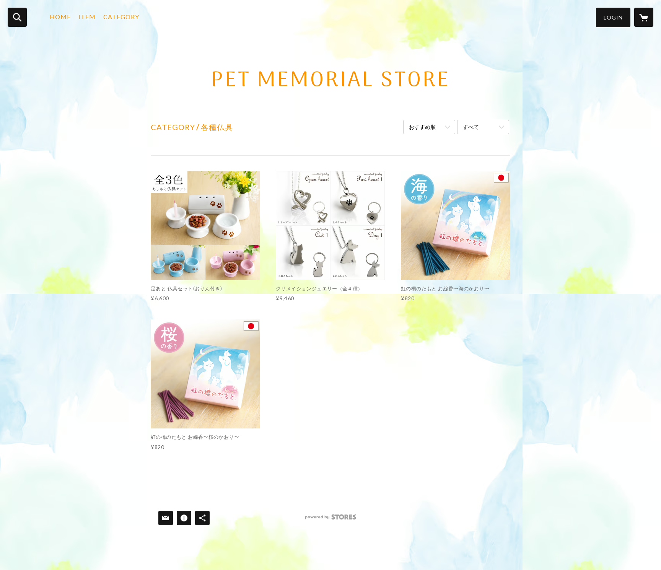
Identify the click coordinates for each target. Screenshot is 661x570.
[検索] (17, 17)
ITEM (87, 16)
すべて (471, 127)
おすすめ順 (422, 127)
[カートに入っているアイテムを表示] (643, 17)
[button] (613, 17)
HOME (60, 16)
